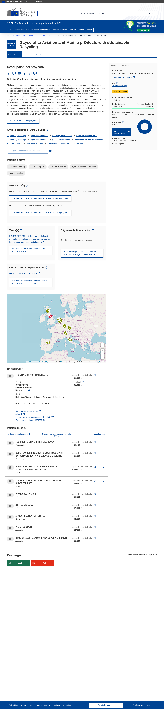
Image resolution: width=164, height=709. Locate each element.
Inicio (10, 30)
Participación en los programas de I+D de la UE (42, 417)
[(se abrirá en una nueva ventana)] (26, 12)
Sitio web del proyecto (124, 77)
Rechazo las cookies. (142, 705)
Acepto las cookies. (106, 705)
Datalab (81, 30)
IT (29, 73)
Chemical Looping (17, 167)
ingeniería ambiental (39, 136)
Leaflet (29, 362)
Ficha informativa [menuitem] (14, 55)
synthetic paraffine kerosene (84, 167)
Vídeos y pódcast (59, 30)
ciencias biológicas (35, 144)
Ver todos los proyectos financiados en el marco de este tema (29, 250)
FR (24, 73)
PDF (44, 563)
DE (9, 73)
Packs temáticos (22, 30)
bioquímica (52, 144)
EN (14, 73)
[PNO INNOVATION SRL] (70, 340)
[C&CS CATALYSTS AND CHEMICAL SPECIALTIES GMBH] (69, 328)
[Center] (102, 354)
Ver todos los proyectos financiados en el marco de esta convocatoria (29, 282)
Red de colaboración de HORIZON (41, 420)
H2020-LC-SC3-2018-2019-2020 (23, 273)
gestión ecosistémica (61, 140)
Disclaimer (102, 362)
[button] (101, 13)
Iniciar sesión (88, 14)
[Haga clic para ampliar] (103, 443)
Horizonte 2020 (44, 35)
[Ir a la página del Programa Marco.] (11, 44)
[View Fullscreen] (102, 345)
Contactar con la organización (39, 411)
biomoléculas (67, 144)
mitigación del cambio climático (89, 140)
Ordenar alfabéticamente (18, 434)
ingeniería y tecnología (16, 136)
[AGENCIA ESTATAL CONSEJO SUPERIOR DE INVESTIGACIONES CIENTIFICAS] (48, 342)
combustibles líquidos (86, 136)
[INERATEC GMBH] (65, 326)
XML (20, 563)
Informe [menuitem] (28, 55)
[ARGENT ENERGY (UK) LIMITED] (48, 311)
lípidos (80, 144)
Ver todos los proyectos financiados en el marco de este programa (40, 198)
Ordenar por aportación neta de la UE (56, 435)
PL (35, 73)
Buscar (89, 30)
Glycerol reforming (58, 167)
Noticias (72, 30)
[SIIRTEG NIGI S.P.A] (66, 333)
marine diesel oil (16, 173)
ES (19, 73)
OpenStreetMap (43, 362)
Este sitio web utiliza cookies (21, 705)
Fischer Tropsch (37, 167)
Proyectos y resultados (40, 30)
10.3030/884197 (118, 86)
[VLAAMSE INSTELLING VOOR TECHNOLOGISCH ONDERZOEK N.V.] (60, 321)
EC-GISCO (63, 362)
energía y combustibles (62, 136)
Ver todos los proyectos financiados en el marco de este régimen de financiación (81, 253)
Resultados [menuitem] (40, 55)
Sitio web (31, 414)
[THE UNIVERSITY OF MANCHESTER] (50, 316)
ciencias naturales (14, 144)
